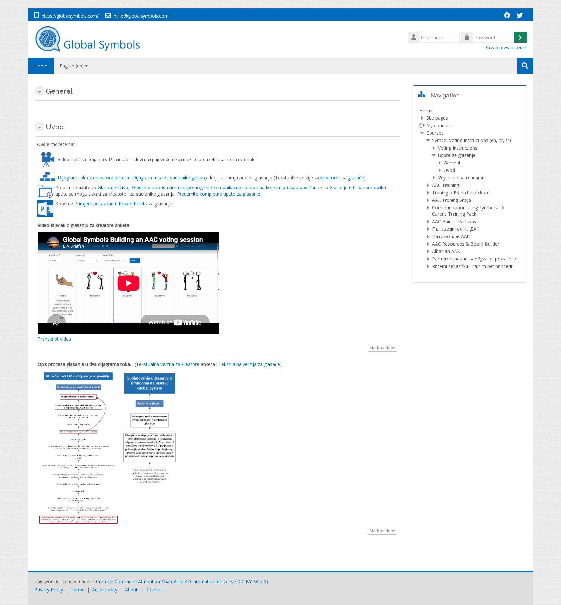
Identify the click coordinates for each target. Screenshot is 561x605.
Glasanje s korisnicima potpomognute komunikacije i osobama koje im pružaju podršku (224, 187)
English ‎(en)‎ (72, 66)
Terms (77, 589)
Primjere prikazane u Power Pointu (110, 203)
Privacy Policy (48, 589)
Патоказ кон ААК (451, 236)
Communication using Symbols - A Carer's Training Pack (468, 210)
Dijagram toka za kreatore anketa (93, 178)
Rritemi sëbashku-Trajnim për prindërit (472, 266)
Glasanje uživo (113, 187)
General (452, 163)
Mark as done (382, 347)
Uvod (449, 170)
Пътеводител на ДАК (455, 229)
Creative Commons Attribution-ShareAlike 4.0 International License (166, 581)
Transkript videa (54, 339)
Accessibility (104, 589)
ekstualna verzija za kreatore (169, 364)
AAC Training (445, 185)
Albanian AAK (446, 251)
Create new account (506, 47)
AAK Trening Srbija (451, 200)
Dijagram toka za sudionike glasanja (170, 178)
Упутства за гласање (461, 178)
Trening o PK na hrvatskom (461, 192)
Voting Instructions (457, 148)
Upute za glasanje (457, 155)
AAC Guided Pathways (455, 221)
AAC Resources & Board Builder (465, 244)
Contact (155, 589)
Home (40, 66)
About (131, 589)
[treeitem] (469, 188)
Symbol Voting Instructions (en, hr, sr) (471, 140)
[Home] (90, 39)
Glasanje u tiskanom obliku (358, 187)
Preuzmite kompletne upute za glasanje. (219, 194)
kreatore (330, 178)
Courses (434, 133)
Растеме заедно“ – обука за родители (474, 259)
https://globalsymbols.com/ (70, 16)
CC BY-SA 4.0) (253, 581)
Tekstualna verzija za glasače (249, 364)
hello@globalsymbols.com (141, 16)
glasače (356, 178)
